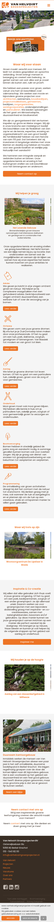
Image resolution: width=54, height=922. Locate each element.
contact (15, 823)
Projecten (8, 864)
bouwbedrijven (39, 98)
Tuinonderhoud (17, 901)
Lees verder (10, 308)
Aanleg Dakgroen (35, 901)
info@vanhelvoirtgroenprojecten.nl (21, 855)
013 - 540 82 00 (11, 851)
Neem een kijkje (14, 792)
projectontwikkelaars (14, 101)
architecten (9, 98)
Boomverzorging (37, 899)
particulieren (13, 109)
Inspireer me (27, 641)
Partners (7, 879)
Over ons (7, 875)
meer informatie (30, 918)
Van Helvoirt (9, 860)
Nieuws (6, 867)
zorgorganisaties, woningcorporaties (18, 106)
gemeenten (34, 101)
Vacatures (8, 871)
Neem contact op (27, 173)
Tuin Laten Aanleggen (17, 899)
